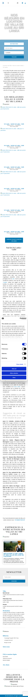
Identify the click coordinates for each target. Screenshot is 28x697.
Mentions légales (6, 660)
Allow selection (14, 373)
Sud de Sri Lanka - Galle (14, 248)
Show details (19, 364)
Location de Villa (7, 65)
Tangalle (5, 282)
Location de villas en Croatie (14, 624)
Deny (14, 377)
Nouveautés (5, 656)
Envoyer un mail (7, 642)
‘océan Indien (17, 386)
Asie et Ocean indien (18, 65)
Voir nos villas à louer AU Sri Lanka (14, 240)
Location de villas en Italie (14, 614)
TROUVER (14, 57)
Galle (13, 278)
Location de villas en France (9, 612)
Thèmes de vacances (7, 658)
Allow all (14, 368)
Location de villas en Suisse (13, 617)
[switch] (24, 349)
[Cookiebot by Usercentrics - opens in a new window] (20, 318)
